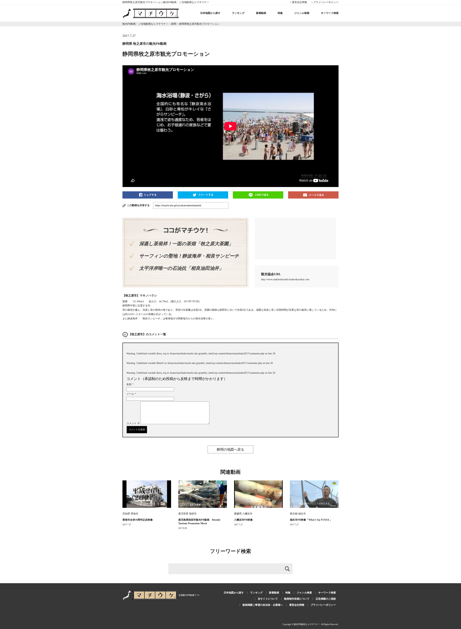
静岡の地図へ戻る (230, 449)
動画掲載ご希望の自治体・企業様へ (263, 605)
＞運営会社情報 (298, 2)
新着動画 (261, 13)
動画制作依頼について (296, 598)
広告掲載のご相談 (326, 598)
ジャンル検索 (301, 13)
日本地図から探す (210, 13)
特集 (280, 13)
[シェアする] (147, 194)
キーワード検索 (330, 13)
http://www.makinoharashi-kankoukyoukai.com (285, 279)
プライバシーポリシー (323, 605)
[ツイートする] (203, 194)
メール (131, 394)
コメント (133, 423)
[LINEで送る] (258, 194)
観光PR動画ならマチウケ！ (307, 624)
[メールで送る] (313, 194)
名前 (129, 384)
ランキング (238, 13)
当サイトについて (268, 598)
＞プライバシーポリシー (325, 2)
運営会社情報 (296, 605)
